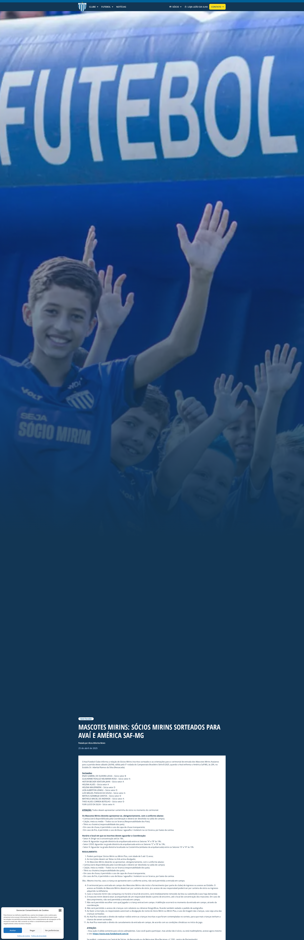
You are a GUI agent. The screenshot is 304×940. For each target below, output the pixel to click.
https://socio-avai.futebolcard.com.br (110, 933)
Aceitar (13, 930)
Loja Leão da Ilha (198, 6)
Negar (32, 930)
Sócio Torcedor (86, 718)
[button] (60, 910)
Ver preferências (52, 930)
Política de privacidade (38, 936)
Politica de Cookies (23, 936)
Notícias (121, 6)
